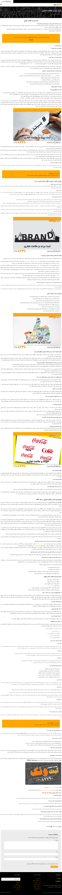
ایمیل (56, 857)
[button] (1, 4)
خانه (60, 14)
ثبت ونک (47, 892)
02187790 (31, 40)
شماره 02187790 (31, 63)
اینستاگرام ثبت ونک (52, 787)
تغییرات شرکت (51, 585)
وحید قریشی (2, 892)
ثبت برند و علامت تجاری (51, 10)
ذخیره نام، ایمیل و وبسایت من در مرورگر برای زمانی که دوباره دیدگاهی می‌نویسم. (42, 863)
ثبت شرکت (51, 173)
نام (57, 852)
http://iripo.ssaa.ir (39, 544)
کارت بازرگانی (53, 75)
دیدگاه (56, 840)
